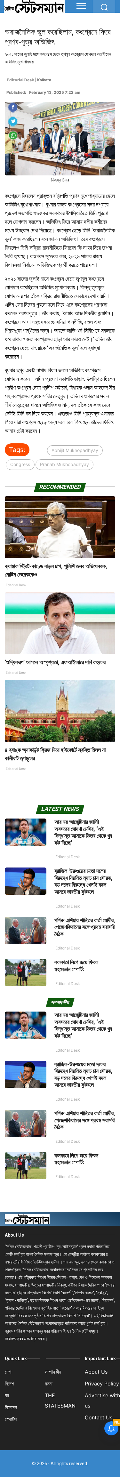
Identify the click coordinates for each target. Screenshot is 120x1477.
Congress (20, 464)
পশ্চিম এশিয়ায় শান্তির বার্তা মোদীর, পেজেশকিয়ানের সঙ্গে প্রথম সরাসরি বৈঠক (84, 927)
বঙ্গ (7, 1395)
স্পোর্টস (11, 1419)
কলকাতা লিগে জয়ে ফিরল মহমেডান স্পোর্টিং (76, 966)
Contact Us (98, 1417)
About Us (14, 1235)
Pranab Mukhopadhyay (64, 464)
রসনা (48, 1383)
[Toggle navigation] (81, 6)
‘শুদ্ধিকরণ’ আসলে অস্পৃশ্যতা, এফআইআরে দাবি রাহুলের (56, 662)
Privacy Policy (102, 1383)
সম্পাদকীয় (53, 1371)
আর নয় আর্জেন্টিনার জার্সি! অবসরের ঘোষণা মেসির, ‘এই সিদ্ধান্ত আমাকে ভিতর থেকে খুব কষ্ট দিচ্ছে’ (83, 832)
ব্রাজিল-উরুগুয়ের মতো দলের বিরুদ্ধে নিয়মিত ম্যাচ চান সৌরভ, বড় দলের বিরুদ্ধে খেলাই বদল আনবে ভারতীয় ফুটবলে (83, 881)
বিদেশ (9, 1383)
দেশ (8, 1371)
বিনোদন (11, 1407)
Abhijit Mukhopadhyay (75, 450)
